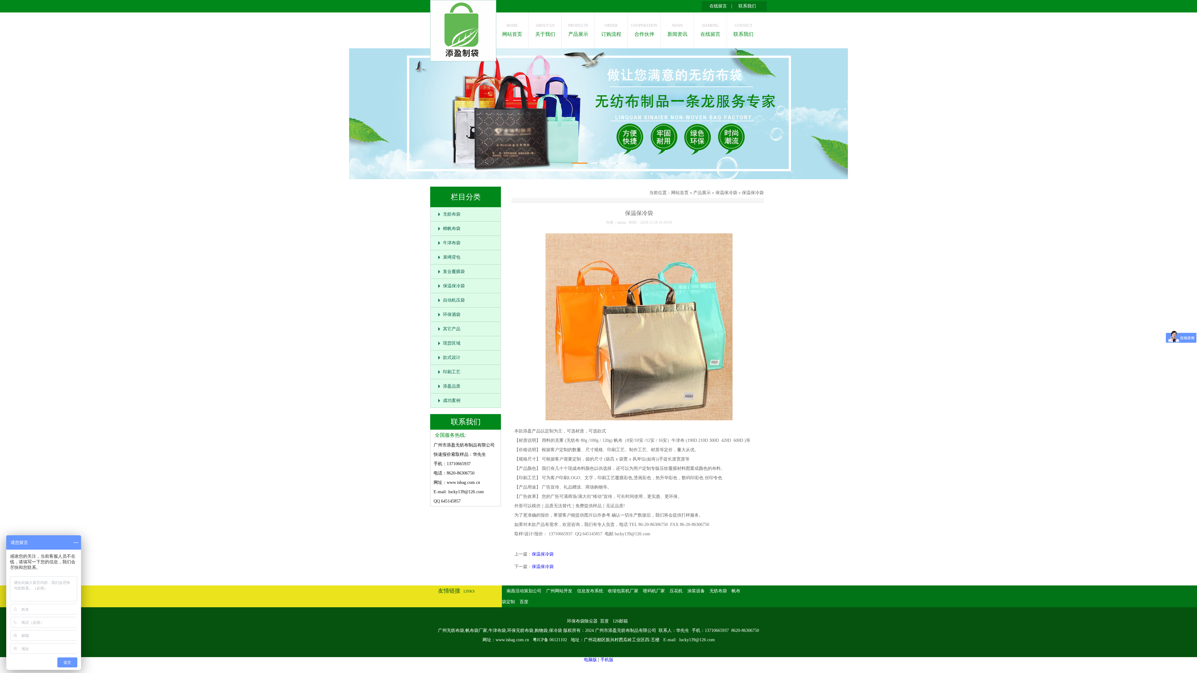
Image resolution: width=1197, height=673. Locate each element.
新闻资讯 (677, 30)
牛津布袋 (451, 243)
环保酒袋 (451, 314)
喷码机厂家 (654, 591)
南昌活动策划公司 (524, 591)
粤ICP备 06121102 (550, 639)
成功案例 (451, 400)
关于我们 (545, 30)
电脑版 (590, 659)
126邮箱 (620, 621)
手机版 (606, 659)
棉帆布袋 (451, 228)
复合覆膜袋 (454, 271)
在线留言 (718, 6)
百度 (524, 601)
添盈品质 (451, 386)
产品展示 (578, 30)
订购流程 (611, 30)
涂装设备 (696, 591)
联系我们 (747, 6)
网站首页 (512, 30)
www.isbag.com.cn (512, 639)
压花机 (676, 591)
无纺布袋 (451, 214)
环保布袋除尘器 (582, 621)
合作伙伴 (644, 30)
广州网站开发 (559, 591)
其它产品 (451, 329)
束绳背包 (451, 257)
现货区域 (451, 343)
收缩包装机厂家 (623, 591)
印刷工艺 (451, 372)
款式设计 (451, 357)
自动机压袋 (454, 300)
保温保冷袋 (454, 286)
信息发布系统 (590, 591)
